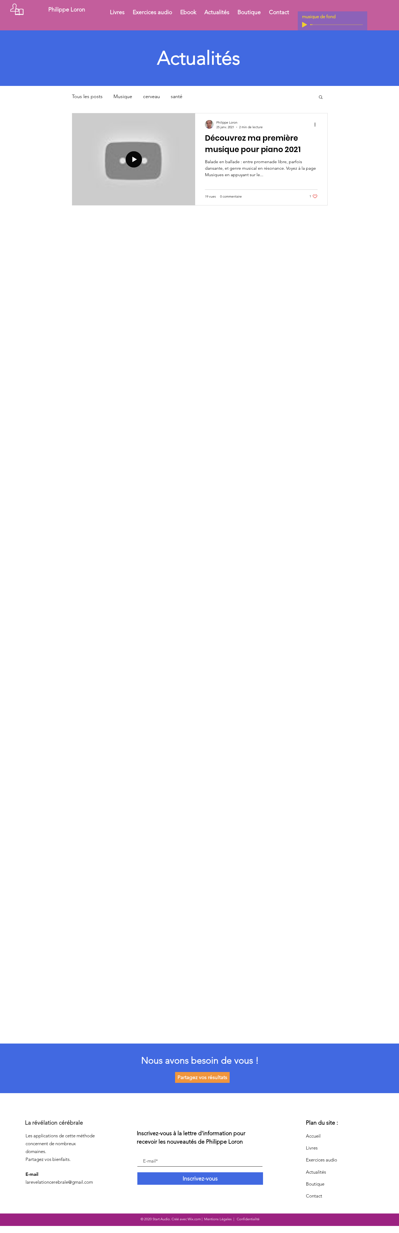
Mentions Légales (218, 1219)
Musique (122, 96)
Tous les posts (87, 96)
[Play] (304, 24)
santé (176, 96)
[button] (320, 97)
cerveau (151, 96)
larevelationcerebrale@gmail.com (59, 1182)
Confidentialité (247, 1219)
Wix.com (194, 1219)
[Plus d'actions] (317, 124)
